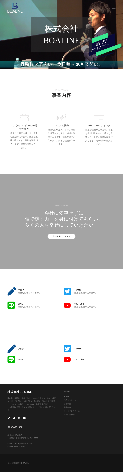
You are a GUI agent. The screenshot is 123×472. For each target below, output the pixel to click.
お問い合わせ (69, 414)
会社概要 (67, 404)
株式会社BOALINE (20, 392)
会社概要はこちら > (61, 236)
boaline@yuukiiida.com (22, 443)
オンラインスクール (72, 411)
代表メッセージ (70, 400)
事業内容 (67, 407)
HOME (66, 397)
